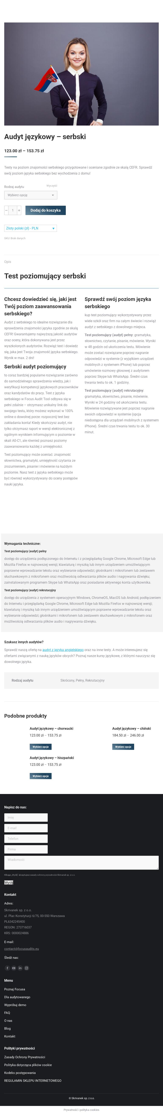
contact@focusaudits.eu (21, 949)
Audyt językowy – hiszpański (52, 758)
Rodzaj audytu (14, 187)
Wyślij (9, 882)
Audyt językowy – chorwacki (51, 729)
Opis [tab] (7, 262)
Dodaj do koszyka (46, 210)
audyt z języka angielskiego (63, 650)
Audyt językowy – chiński (131, 729)
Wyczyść (51, 185)
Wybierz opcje (41, 746)
